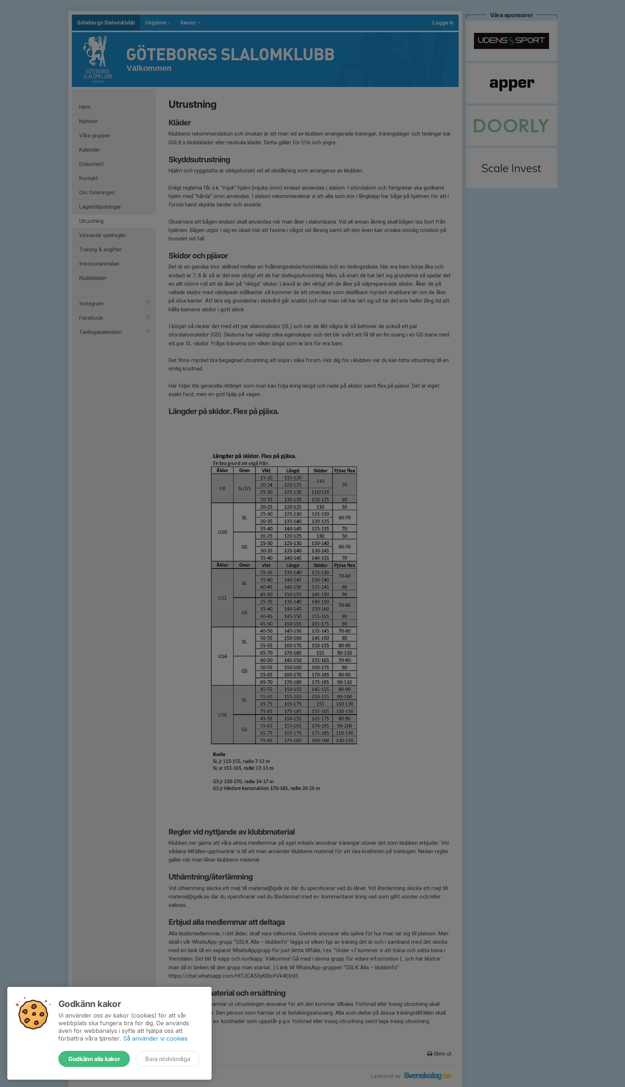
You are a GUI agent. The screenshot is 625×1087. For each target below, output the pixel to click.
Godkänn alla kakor (94, 1059)
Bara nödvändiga (167, 1059)
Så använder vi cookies (155, 1038)
